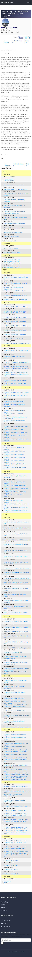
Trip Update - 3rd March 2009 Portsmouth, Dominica (14, 411)
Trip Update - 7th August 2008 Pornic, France (15, 813)
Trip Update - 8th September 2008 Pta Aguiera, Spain (15, 760)
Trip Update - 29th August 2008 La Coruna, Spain (16, 774)
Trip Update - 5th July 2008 (11, 869)
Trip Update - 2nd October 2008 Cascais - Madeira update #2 (14, 721)
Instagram (7, 920)
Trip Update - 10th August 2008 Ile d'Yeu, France (16, 806)
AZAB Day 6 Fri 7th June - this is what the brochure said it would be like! (14, 212)
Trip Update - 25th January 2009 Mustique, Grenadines (14, 458)
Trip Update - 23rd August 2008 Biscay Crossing (16, 786)
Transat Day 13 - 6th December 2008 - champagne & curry (16, 583)
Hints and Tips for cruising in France (13, 794)
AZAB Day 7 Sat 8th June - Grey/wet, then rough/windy (14, 206)
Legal (15, 951)
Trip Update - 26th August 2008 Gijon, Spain (15, 779)
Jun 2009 (7, 273)
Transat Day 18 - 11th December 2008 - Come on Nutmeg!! (16, 556)
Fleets (3, 905)
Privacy (10, 951)
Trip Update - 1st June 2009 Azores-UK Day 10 (15, 295)
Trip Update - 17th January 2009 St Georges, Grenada (15, 468)
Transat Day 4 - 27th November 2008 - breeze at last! (16, 636)
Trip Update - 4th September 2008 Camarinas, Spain (15, 770)
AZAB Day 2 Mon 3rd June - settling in (13, 232)
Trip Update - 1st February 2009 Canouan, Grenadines (14, 451)
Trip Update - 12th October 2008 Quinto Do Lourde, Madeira (15, 702)
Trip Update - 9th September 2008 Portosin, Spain (16, 758)
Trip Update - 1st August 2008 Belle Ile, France (15, 827)
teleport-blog (7, 2)
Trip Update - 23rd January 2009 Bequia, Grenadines (14, 461)
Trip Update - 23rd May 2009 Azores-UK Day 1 (15, 334)
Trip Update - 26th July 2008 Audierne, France (15, 840)
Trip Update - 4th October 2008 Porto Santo (15, 710)
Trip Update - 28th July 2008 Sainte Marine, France (15, 832)
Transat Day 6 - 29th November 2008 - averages (16, 627)
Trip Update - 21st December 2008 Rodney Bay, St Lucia (16, 522)
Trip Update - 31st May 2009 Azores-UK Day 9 (15, 299)
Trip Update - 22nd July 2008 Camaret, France (15, 846)
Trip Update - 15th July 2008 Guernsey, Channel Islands (16, 855)
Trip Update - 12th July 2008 (11, 860)
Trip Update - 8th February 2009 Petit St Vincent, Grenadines (16, 439)
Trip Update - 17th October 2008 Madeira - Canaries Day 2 (14, 687)
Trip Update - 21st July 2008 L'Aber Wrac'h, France (14, 849)
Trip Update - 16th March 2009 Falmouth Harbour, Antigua (16, 393)
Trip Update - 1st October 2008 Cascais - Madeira (16, 727)
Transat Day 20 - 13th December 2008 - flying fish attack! (16, 545)
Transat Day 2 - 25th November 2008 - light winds (16, 648)
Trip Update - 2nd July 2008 (11, 874)
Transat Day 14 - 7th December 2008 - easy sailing (16, 578)
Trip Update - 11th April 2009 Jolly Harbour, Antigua (14, 357)
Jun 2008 (7, 876)
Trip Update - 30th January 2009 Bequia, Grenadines (14, 455)
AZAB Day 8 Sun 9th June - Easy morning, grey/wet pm (14, 200)
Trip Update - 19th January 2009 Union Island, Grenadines (15, 464)
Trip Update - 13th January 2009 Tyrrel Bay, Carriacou (15, 482)
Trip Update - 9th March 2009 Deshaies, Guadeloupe (14, 402)
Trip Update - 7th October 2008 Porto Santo (15, 706)
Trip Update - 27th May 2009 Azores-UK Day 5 (15, 317)
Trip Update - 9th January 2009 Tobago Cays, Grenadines (15, 492)
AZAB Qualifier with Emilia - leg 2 (12, 263)
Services (3, 910)
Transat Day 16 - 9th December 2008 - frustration (16, 568)
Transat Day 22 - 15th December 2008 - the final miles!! (16, 534)
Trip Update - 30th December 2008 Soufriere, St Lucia (16, 504)
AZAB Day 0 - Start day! (10, 241)
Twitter (6, 923)
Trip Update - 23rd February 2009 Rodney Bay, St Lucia (16, 427)
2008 (5, 514)
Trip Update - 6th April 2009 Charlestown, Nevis (16, 366)
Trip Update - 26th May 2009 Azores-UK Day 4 (15, 321)
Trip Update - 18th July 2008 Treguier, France (15, 853)
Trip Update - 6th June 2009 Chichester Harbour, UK (16, 278)
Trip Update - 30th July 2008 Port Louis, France (16, 828)
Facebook (7, 926)
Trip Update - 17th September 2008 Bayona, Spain (16, 750)
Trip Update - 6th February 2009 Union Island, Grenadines (15, 448)
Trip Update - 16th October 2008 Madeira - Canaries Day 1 (14, 693)
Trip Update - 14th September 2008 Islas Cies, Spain (15, 752)
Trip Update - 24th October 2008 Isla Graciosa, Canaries (15, 672)
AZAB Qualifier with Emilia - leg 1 (12, 267)
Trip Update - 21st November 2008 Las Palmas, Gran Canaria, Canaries (15, 657)
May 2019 (7, 243)
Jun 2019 (7, 174)
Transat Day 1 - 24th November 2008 (13, 652)
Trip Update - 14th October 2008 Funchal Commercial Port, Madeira (14, 699)
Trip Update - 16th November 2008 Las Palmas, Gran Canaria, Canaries (15, 663)
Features (3, 907)
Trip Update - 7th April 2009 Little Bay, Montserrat (16, 362)
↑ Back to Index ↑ (17, 41)
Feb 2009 (7, 443)
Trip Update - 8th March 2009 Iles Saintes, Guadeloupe (14, 405)
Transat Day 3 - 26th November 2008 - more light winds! (16, 642)
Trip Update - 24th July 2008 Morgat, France (15, 842)
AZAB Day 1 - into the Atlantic (11, 236)
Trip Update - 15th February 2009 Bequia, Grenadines (14, 430)
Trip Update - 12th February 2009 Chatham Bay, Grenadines (16, 436)
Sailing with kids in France (10, 795)
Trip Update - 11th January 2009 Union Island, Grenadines (15, 486)
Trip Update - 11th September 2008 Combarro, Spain (15, 755)
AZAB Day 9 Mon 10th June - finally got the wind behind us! (16, 194)
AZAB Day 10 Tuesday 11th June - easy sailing (15, 189)
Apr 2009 (7, 346)
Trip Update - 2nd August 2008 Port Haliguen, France (15, 822)
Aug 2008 (7, 782)
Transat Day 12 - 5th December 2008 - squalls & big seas (16, 589)
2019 (4, 172)
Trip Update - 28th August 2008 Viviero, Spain (15, 776)
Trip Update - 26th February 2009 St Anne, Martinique (14, 421)
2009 (5, 270)
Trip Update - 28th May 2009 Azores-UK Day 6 (15, 312)
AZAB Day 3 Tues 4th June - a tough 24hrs (14, 227)
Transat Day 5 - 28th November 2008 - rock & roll (16, 631)
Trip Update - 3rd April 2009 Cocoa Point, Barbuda (16, 368)
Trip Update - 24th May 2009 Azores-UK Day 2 (15, 330)
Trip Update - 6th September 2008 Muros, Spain (16, 765)
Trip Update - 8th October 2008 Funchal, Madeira (16, 704)
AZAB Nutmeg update (9, 180)
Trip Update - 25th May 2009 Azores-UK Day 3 (15, 325)
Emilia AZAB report (8, 179)
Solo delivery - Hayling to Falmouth (12, 252)
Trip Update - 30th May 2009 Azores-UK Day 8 (15, 306)
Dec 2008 (7, 517)
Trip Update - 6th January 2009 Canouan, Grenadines (14, 495)
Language (21, 951)
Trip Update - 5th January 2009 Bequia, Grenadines (13, 501)
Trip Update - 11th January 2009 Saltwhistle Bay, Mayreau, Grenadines (16, 489)
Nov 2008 (7, 617)
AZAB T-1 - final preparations (11, 248)
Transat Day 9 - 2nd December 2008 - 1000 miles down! (16, 607)
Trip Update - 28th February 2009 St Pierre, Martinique (15, 414)
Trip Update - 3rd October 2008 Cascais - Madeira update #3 (16, 716)
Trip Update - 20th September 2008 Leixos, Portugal (15, 747)
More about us (7, 881)
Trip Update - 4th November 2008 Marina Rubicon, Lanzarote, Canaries (16, 669)
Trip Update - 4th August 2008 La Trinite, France (16, 819)
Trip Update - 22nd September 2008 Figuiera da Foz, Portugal (16, 744)
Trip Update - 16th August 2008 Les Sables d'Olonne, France (14, 801)
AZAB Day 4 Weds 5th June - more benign (14, 223)
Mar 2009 (7, 387)
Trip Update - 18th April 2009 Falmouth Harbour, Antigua (16, 351)
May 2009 (7, 302)
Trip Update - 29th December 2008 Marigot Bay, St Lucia (16, 508)
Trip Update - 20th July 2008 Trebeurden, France (16, 851)
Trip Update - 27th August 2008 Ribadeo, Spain (15, 777)
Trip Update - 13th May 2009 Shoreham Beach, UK (16, 343)
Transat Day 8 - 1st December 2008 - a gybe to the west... (15, 613)
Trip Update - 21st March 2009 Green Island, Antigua (15, 384)
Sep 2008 (7, 730)
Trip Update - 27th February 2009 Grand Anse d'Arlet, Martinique (15, 417)
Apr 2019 (7, 255)
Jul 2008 (7, 836)
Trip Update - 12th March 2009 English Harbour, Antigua (16, 396)
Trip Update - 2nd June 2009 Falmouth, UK (14, 291)
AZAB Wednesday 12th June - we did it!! (14, 185)
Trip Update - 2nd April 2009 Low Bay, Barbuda (15, 372)
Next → (26, 41)
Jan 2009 (7, 471)
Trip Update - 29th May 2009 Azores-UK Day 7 (15, 311)
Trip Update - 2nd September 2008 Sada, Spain (15, 773)
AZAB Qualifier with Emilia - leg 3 (12, 261)
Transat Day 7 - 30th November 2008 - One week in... (16, 622)
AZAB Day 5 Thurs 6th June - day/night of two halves (15, 218)
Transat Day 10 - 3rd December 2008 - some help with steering (16, 601)
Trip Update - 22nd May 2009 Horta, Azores (15, 338)
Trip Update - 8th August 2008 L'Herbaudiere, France (15, 811)
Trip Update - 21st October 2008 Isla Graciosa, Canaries (15, 681)
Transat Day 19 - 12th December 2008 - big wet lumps (15, 551)
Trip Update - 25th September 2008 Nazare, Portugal (15, 738)
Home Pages (5, 902)
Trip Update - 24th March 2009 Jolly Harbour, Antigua (15, 381)
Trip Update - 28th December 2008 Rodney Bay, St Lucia (16, 511)
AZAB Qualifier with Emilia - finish (12, 259)
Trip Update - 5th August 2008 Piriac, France (15, 815)
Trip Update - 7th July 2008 (10, 865)
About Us (6, 882)
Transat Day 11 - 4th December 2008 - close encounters (15, 595)
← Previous (6, 41)
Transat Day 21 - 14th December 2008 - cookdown (16, 539)
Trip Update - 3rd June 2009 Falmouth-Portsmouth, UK (13, 288)
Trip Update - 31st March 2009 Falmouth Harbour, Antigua (16, 375)
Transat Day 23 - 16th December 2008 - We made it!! (16, 528)
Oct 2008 (7, 676)
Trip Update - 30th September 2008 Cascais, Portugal (15, 735)
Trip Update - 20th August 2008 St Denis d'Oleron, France (16, 791)
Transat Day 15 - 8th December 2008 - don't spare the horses (16, 573)
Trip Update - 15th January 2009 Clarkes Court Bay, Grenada (15, 476)
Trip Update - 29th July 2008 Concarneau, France (16, 830)
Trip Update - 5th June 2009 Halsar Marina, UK (15, 283)
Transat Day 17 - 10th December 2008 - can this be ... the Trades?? (16, 562)
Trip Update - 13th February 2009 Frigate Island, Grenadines (16, 433)
